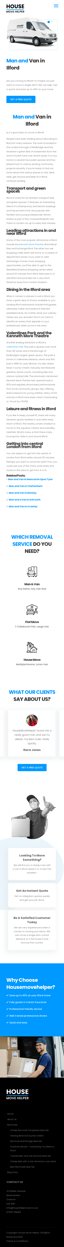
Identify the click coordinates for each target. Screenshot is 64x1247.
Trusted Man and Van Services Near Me (30, 1155)
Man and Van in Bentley (22, 492)
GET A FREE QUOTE (21, 99)
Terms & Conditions (17, 1241)
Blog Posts (12, 1172)
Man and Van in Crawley (23, 506)
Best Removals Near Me (22, 1166)
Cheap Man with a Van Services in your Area (33, 1161)
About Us (12, 1119)
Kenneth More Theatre (31, 244)
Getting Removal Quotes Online (26, 1135)
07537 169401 (13, 1212)
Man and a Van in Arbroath (24, 499)
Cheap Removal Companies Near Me (29, 1130)
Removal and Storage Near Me (26, 1141)
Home (10, 1113)
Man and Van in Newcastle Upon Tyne (30, 479)
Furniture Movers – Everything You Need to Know (32, 1148)
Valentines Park (14, 346)
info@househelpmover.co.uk (22, 1207)
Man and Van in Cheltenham (25, 486)
